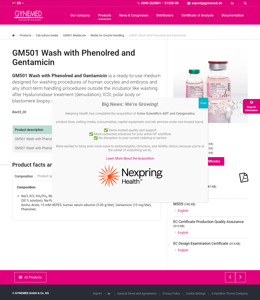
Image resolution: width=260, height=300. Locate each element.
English (183, 211)
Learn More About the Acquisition (130, 158)
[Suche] (246, 3)
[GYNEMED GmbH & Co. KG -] (28, 18)
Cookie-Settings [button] (196, 293)
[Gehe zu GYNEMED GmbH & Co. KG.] (13, 35)
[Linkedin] (233, 3)
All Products (33, 277)
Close (203, 103)
